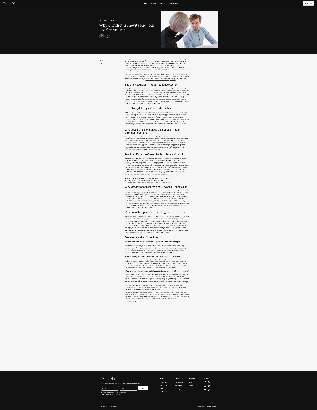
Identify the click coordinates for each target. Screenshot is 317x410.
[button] (153, 3)
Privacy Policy (201, 406)
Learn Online (178, 390)
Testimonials (163, 391)
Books (161, 388)
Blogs (190, 382)
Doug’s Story (163, 382)
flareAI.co (134, 302)
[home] (10, 3)
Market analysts (180, 194)
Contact (191, 385)
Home (145, 3)
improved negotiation (136, 203)
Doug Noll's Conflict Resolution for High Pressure (146, 289)
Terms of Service (211, 406)
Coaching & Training (180, 382)
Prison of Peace (164, 385)
